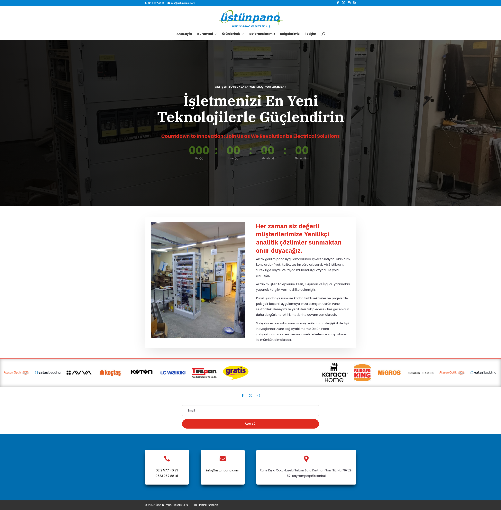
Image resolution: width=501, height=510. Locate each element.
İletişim (310, 34)
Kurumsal (205, 34)
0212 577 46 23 (167, 470)
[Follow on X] (250, 395)
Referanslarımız (262, 34)
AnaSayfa (184, 34)
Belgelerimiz (290, 34)
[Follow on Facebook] (243, 395)
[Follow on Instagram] (258, 395)
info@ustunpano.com (222, 470)
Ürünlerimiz (231, 34)
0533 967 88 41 (167, 476)
